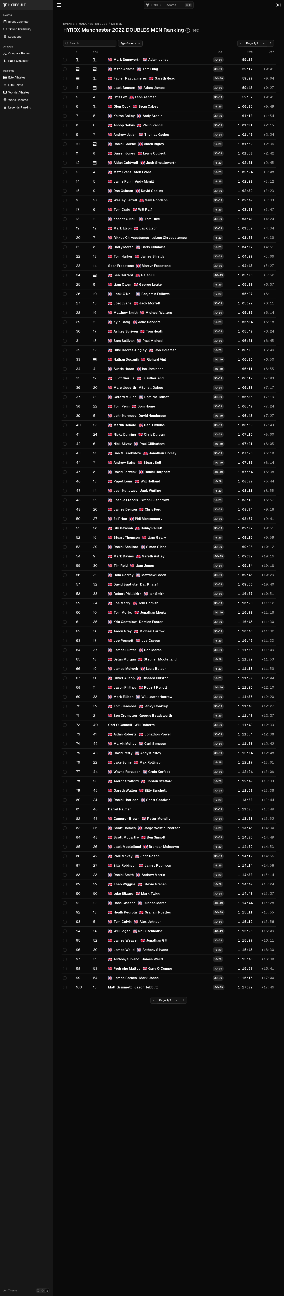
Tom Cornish (148, 603)
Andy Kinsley (150, 753)
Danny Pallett (152, 528)
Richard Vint (156, 359)
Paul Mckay (123, 856)
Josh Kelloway (125, 490)
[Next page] (270, 43)
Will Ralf (145, 209)
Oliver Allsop (124, 678)
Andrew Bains (125, 462)
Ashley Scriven (126, 331)
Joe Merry (122, 603)
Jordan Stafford (159, 781)
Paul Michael (152, 341)
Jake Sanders (149, 322)
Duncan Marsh (154, 903)
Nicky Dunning (125, 434)
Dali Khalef (149, 584)
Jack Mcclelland (127, 847)
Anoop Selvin (124, 125)
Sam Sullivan (124, 341)
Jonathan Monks (153, 612)
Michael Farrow (152, 631)
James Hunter (125, 650)
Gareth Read (165, 78)
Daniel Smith (124, 875)
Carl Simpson (155, 743)
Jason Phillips (125, 687)
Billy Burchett (156, 790)
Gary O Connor (160, 968)
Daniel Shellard (126, 547)
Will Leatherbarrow (156, 697)
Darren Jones (124, 153)
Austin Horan (124, 369)
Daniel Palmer (119, 809)
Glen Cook (122, 106)
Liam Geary (157, 537)
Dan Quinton (123, 191)
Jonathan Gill (156, 940)
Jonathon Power (157, 734)
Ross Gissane (125, 903)
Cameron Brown (126, 818)
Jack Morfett (150, 303)
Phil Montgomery (148, 519)
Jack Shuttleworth (161, 163)
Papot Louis (123, 481)
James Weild (124, 950)
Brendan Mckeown (164, 847)
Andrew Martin (153, 875)
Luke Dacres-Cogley (130, 350)
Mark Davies (124, 556)
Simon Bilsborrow (155, 500)
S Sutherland (153, 378)
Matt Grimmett (120, 987)
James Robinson (157, 865)
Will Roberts (145, 725)
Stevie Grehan (155, 884)
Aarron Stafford (126, 781)
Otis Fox (120, 97)
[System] (38, 1291)
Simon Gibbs (156, 547)
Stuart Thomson (127, 537)
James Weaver (126, 940)
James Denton (125, 509)
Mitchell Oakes (150, 387)
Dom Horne (146, 406)
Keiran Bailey (124, 116)
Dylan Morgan (125, 659)
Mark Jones (149, 978)
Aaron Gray (123, 631)
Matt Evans (122, 172)
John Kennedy (125, 416)
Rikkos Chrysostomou (131, 238)
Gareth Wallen (125, 790)
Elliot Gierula (124, 378)
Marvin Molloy (125, 743)
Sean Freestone (121, 266)
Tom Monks (123, 612)
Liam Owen (122, 284)
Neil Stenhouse (150, 931)
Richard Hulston (155, 678)
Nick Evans (143, 172)
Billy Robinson (125, 865)
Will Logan (122, 931)
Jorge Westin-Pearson (162, 828)
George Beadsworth (155, 715)
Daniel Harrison (126, 800)
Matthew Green (153, 575)
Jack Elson (148, 228)
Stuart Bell (152, 462)
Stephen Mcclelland (160, 659)
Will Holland (150, 481)
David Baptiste (126, 584)
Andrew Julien (125, 134)
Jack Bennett (125, 88)
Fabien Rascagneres (130, 78)
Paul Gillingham (152, 444)
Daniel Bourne (125, 144)
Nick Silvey (123, 444)
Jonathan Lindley (162, 453)
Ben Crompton (125, 715)
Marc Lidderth (125, 387)
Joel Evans (122, 303)
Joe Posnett (123, 640)
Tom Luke (152, 219)
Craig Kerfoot (159, 772)
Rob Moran (153, 650)
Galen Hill (149, 275)
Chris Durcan (154, 434)
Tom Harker (123, 256)
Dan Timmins (154, 425)
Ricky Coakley (156, 706)
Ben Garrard (123, 275)
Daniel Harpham (157, 472)
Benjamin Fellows (155, 294)
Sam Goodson (156, 200)
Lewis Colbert (154, 153)
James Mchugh (126, 669)
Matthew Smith (126, 312)
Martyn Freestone (156, 266)
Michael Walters (159, 312)
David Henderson (152, 416)
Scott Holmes (125, 828)
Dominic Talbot (156, 397)
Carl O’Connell (120, 725)
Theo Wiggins (125, 884)
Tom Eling (150, 69)
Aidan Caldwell (126, 163)
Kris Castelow (125, 622)
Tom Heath (154, 331)
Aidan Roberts (125, 734)
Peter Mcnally (158, 818)
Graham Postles (158, 912)
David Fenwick (125, 472)
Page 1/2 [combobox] (252, 43)
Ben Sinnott (156, 837)
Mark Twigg (150, 893)
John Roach (149, 856)
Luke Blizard (123, 893)
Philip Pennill (153, 125)
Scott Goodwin (158, 800)
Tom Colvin (123, 922)
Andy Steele (153, 116)
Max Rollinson (151, 762)
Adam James (154, 88)
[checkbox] (65, 59)
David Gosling (152, 191)
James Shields (152, 256)
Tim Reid (121, 565)
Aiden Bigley (154, 144)
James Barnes (125, 978)
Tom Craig (122, 209)
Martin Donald (125, 425)
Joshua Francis (126, 500)
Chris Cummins (153, 247)
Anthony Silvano (155, 950)
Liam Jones (145, 565)
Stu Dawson (123, 528)
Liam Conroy (123, 575)
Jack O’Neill (123, 294)
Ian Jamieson (152, 369)
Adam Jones (158, 59)
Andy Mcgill (144, 181)
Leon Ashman (145, 97)
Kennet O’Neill (125, 219)
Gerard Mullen (125, 397)
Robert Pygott (155, 687)
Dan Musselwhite (127, 453)
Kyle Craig (122, 322)
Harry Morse (123, 247)
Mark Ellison (123, 697)
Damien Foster (151, 622)
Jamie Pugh (123, 181)
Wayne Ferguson (127, 772)
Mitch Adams (124, 69)
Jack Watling (150, 490)
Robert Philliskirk (128, 594)
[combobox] (130, 43)
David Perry (123, 753)
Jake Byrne (123, 762)
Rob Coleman (165, 350)
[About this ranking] (187, 30)
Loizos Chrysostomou (169, 238)
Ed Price (120, 519)
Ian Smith (156, 594)
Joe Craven (150, 640)
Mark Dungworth (127, 59)
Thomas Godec (156, 134)
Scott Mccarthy (126, 837)
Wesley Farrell (125, 200)
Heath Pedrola (125, 912)
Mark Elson (123, 228)
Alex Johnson (150, 922)
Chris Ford (153, 509)
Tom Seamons (125, 706)
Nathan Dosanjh (126, 359)
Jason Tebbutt (146, 987)
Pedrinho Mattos (127, 968)
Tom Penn (122, 406)
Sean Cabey (148, 106)
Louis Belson (156, 669)
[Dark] (47, 1291)
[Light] (43, 1291)
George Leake (150, 284)
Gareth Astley (153, 556)
